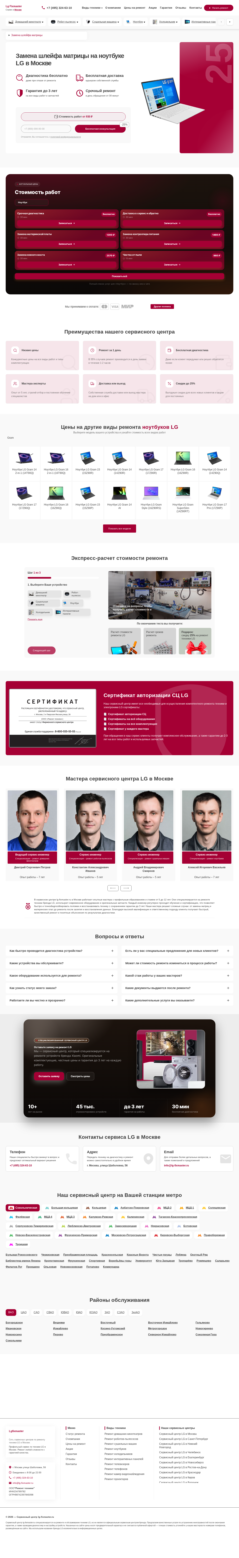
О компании (113, 7)
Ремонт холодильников (119, 1454)
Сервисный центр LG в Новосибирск (181, 1462)
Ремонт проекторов (116, 1479)
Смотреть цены (80, 1076)
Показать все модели (119, 528)
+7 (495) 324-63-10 (59, 7)
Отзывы (180, 7)
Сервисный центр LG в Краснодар (180, 1472)
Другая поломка (162, 306)
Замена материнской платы (34, 234)
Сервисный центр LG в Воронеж (179, 1482)
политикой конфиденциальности (65, 137)
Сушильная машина (104, 22)
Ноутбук (138, 22)
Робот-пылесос (66, 22)
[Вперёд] (229, 21)
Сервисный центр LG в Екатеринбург (181, 1457)
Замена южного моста (31, 254)
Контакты (195, 7)
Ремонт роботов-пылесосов (121, 1439)
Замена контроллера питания (141, 234)
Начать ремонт (220, 8)
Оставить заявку (49, 1076)
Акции (153, 7)
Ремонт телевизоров (117, 1464)
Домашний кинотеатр (28, 22)
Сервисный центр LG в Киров (177, 1477)
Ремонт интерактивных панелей (124, 1459)
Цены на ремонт (134, 7)
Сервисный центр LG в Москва (178, 1434)
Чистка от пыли (132, 254)
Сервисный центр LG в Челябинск (179, 1452)
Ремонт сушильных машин (121, 1443)
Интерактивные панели (206, 22)
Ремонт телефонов (116, 1469)
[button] (113, 888)
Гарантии (166, 7)
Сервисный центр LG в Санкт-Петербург (183, 1439)
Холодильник (167, 22)
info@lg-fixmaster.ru (176, 1165)
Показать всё (119, 276)
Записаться (65, 223)
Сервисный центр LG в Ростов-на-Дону (183, 1467)
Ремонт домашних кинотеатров (123, 1434)
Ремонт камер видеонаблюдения (124, 1474)
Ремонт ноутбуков (115, 1449)
